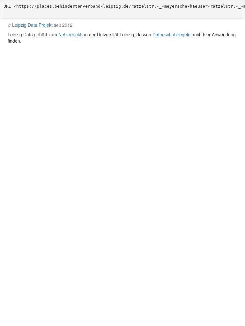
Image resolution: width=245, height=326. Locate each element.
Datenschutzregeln (171, 34)
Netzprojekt (69, 34)
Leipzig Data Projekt (32, 25)
